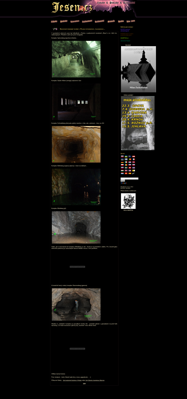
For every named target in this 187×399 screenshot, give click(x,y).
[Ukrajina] (126, 157)
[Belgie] (130, 160)
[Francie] (133, 160)
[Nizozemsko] (122, 174)
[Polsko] (122, 165)
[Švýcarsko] (130, 168)
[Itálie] (126, 163)
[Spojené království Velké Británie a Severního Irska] (126, 171)
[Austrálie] (130, 157)
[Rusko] (122, 157)
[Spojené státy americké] (130, 171)
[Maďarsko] (122, 171)
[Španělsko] (130, 174)
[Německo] (122, 163)
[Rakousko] (133, 157)
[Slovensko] (133, 165)
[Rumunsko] (126, 165)
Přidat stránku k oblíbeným (128, 191)
